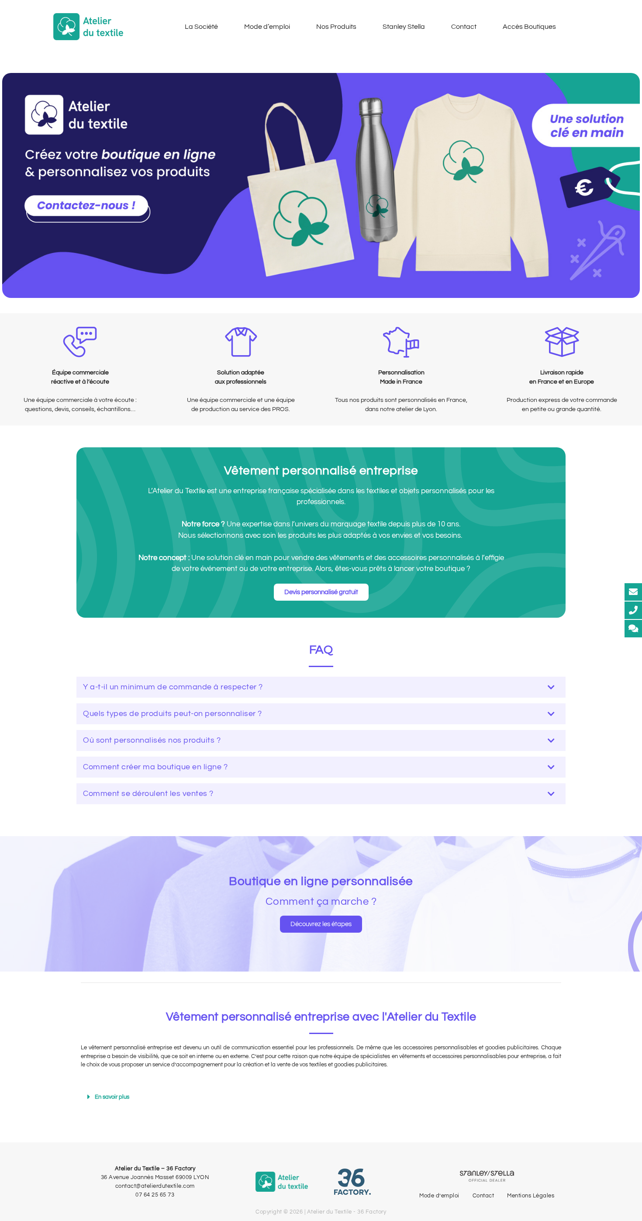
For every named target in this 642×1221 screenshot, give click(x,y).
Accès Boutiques (529, 26)
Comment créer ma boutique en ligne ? (155, 767)
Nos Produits (336, 26)
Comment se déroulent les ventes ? (148, 793)
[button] (321, 687)
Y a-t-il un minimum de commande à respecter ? (173, 687)
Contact (463, 26)
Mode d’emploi (267, 26)
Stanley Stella (404, 26)
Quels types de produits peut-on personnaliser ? (172, 713)
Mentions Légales (530, 1196)
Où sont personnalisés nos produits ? (152, 740)
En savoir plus (112, 1097)
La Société (201, 26)
